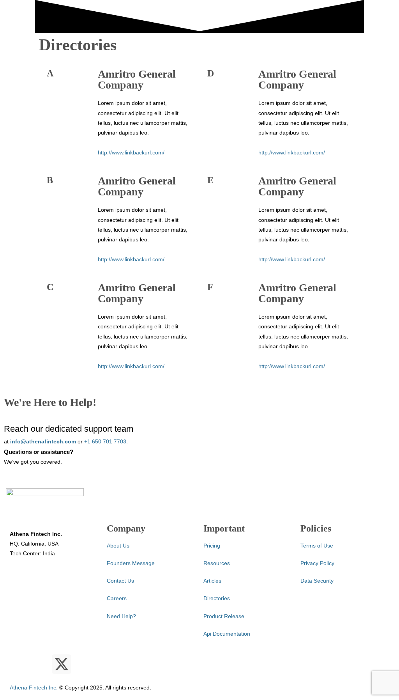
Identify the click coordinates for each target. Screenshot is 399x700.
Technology (27, 77)
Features (10, 66)
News (118, 77)
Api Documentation (226, 634)
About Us (118, 545)
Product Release (223, 616)
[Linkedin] (40, 664)
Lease (64, 77)
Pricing (89, 66)
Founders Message (131, 563)
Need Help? (121, 616)
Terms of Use (316, 545)
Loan (63, 88)
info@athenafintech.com (43, 441)
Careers (117, 598)
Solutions (56, 66)
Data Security (317, 581)
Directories (216, 598)
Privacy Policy (317, 563)
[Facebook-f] (82, 664)
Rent (63, 98)
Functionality (28, 88)
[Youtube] (19, 664)
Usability (23, 98)
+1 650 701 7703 (105, 441)
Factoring (69, 109)
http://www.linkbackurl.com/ (131, 259)
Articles (120, 88)
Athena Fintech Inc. (34, 687)
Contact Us (120, 581)
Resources (111, 66)
